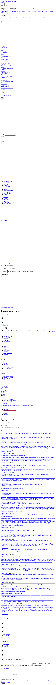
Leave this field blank (6, 14)
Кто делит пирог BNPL (40, 465)
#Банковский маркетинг (7, 88)
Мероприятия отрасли (9, 202)
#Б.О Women (4, 52)
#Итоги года (4, 60)
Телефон (3, 7)
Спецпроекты (7, 378)
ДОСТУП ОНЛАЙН (6, 264)
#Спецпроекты (4, 73)
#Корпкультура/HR (5, 63)
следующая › (7, 634)
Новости (6, 197)
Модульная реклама (8, 376)
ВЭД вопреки (22, 455)
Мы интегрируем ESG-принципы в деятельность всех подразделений (25, 585)
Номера (5, 408)
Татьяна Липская (5, 441)
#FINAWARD (4, 51)
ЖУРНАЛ (6, 185)
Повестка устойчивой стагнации (36, 442)
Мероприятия (7, 379)
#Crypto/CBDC (4, 47)
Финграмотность (33, 330)
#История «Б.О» (5, 59)
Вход (2, 133)
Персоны (6, 189)
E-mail (3, 91)
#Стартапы (3, 74)
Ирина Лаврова (13, 441)
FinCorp (37, 433)
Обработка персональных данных (9, 9)
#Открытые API (5, 69)
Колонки (6, 194)
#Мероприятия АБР (5, 86)
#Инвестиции (4, 57)
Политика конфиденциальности (11, 648)
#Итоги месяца (4, 61)
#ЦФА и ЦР (4, 77)
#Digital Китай (4, 48)
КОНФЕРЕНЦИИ (8, 181)
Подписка (3, 2)
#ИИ (2, 55)
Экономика (40, 330)
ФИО (2, 4)
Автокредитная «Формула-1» (34, 503)
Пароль (3, 92)
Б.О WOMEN (7, 186)
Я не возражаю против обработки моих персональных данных (17, 271)
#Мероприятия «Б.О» (6, 65)
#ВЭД (2, 54)
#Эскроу (3, 78)
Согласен (3, 683)
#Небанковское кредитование (8, 68)
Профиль (3, 89)
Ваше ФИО (4, 265)
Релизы (5, 198)
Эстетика (45, 330)
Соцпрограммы (7, 203)
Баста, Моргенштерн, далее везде (41, 540)
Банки (9, 330)
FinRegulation (17, 465)
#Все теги (3, 394)
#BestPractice (4, 392)
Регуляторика (19, 330)
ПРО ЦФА (6, 184)
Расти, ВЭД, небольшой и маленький (39, 549)
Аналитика (6, 199)
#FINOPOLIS (4, 84)
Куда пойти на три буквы (31, 565)
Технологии (26, 330)
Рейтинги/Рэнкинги (8, 190)
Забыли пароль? (7, 95)
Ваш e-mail (4, 267)
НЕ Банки (13, 330)
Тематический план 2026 (10, 410)
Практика (6, 201)
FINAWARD (7, 183)
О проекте (6, 644)
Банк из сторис (31, 530)
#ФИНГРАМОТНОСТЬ (6, 76)
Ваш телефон (4, 268)
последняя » (6, 635)
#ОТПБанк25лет (5, 85)
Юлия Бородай (12, 603)
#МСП (2, 67)
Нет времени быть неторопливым (37, 556)
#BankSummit (4, 80)
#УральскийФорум (5, 82)
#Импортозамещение (6, 56)
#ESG (2, 50)
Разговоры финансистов (10, 192)
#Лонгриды (3, 64)
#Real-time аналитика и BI (7, 81)
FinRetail (22, 465)
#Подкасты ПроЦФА (6, 72)
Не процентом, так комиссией (41, 605)
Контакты (6, 646)
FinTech (26, 465)
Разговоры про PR (8, 193)
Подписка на (4, 8)
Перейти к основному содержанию (9, 1)
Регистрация (4, 220)
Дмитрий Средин (13, 593)
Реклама (6, 645)
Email (2, 5)
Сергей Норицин (13, 564)
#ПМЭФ (3, 71)
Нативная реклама (8, 377)
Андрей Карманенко (14, 502)
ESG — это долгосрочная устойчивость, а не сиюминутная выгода (26, 434)
